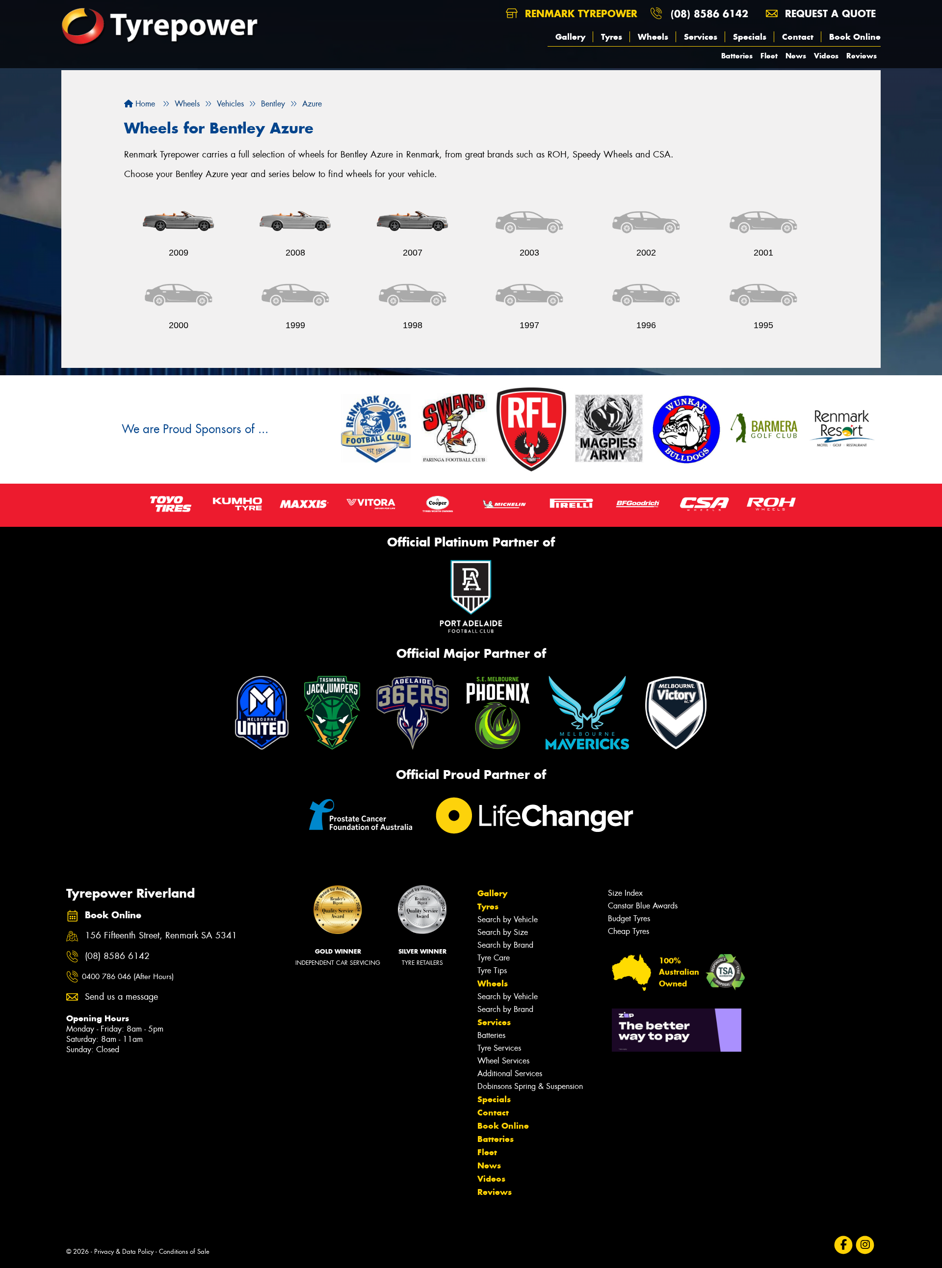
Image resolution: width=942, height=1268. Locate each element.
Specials (749, 36)
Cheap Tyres (628, 931)
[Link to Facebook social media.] (844, 1245)
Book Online (855, 36)
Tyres (611, 36)
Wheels (653, 36)
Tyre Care (493, 958)
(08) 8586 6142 (709, 13)
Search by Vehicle (507, 919)
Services (700, 36)
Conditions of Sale (184, 1251)
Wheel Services (503, 1061)
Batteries (737, 55)
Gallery (570, 36)
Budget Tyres (629, 918)
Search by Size (502, 932)
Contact (797, 36)
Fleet (769, 55)
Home (144, 104)
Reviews (861, 55)
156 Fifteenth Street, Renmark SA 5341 (161, 935)
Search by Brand (505, 945)
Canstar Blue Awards (643, 906)
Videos (826, 55)
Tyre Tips (492, 970)
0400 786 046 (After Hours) (128, 977)
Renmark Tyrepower (579, 13)
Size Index (625, 893)
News (795, 55)
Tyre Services (499, 1048)
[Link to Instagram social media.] (865, 1245)
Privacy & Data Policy (124, 1251)
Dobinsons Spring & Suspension (530, 1086)
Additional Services (509, 1073)
